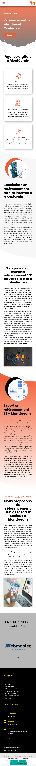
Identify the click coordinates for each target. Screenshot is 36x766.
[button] (5, 646)
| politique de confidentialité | (18, 763)
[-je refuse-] (34, 759)
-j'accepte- (14, 761)
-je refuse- (23, 761)
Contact (9, 35)
